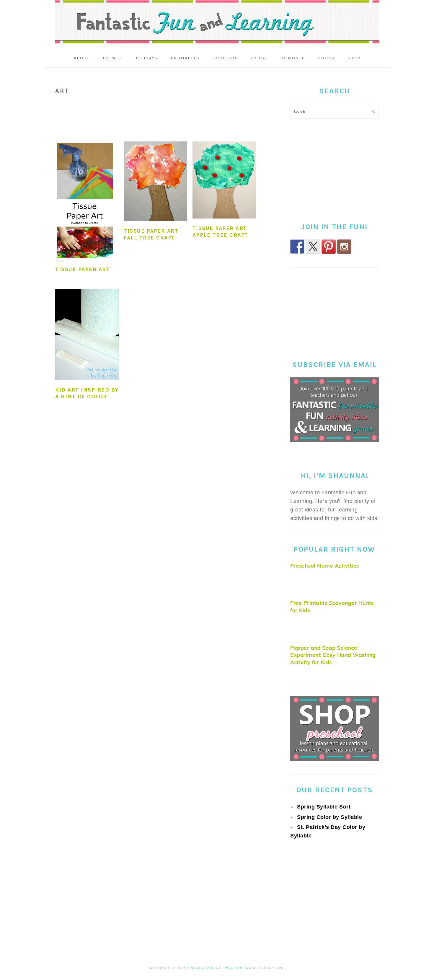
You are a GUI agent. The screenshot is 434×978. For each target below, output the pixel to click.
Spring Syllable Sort (323, 807)
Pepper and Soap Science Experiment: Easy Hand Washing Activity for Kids (333, 655)
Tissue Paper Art (82, 269)
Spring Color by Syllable (329, 817)
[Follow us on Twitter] (313, 246)
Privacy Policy (205, 967)
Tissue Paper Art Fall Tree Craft (151, 234)
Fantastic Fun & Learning (217, 22)
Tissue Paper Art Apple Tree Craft (220, 231)
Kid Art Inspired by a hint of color (87, 393)
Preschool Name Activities (324, 565)
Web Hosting (238, 967)
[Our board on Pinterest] (329, 246)
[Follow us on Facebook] (297, 246)
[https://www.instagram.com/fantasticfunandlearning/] (344, 246)
